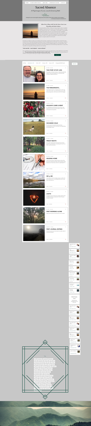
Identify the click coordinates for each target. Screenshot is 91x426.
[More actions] (65, 67)
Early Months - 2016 (73, 246)
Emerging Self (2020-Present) (73, 330)
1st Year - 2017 (72, 262)
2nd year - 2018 (72, 279)
